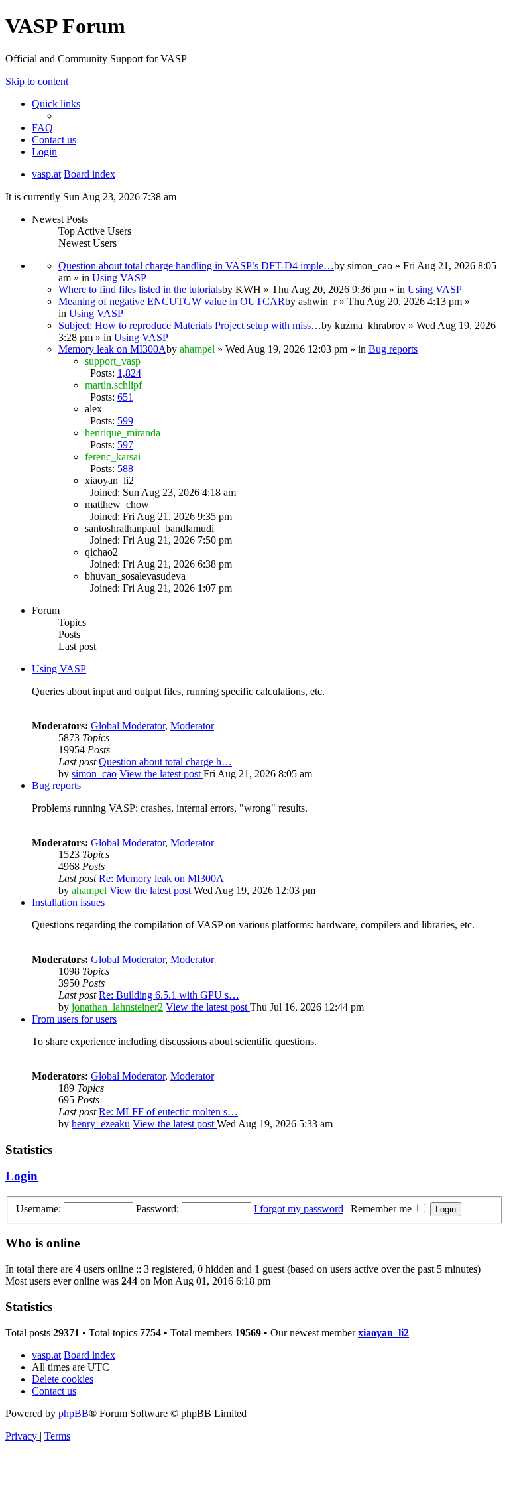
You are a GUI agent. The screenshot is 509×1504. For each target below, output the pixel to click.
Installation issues (68, 902)
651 (125, 397)
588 (125, 468)
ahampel (89, 890)
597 (125, 444)
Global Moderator (128, 725)
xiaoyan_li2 (383, 1332)
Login (21, 1176)
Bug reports (393, 349)
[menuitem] (42, 127)
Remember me (382, 1208)
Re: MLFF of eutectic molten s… (168, 1111)
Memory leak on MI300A (112, 349)
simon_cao (94, 773)
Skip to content (36, 81)
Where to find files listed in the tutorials (140, 289)
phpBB (73, 1413)
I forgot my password (298, 1208)
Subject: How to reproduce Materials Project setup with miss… (189, 325)
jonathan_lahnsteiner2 (117, 1007)
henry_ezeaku (101, 1123)
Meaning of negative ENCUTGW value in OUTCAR (171, 301)
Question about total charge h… (165, 761)
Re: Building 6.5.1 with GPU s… (169, 995)
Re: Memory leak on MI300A (161, 878)
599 (125, 420)
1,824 (129, 373)
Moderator (192, 725)
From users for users (74, 1019)
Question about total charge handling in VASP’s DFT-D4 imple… (196, 265)
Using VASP (119, 277)
